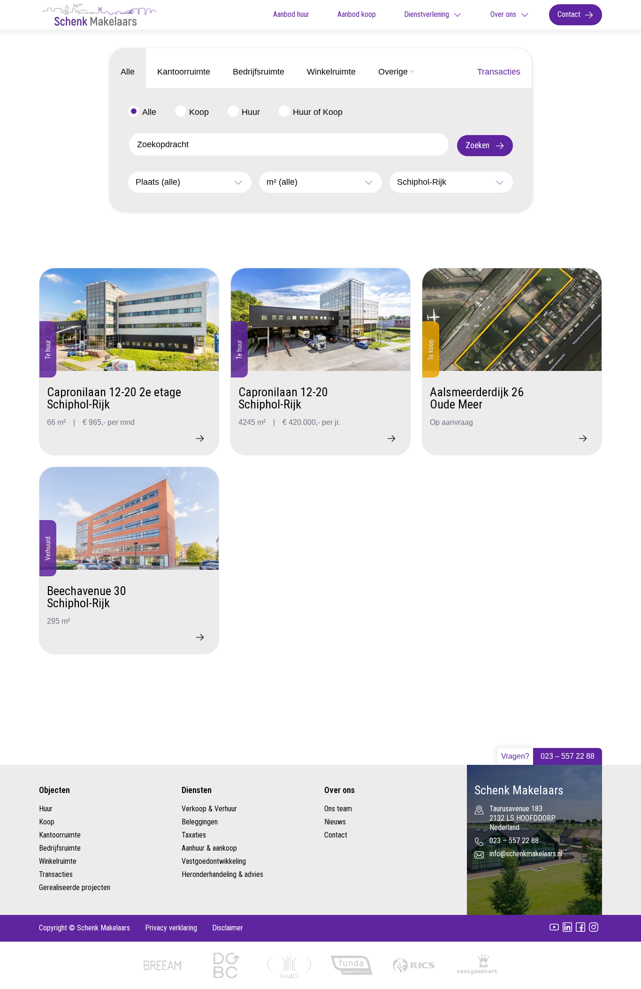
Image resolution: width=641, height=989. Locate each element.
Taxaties (194, 834)
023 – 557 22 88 (568, 756)
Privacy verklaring (171, 927)
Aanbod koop (356, 14)
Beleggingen (200, 821)
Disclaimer (227, 927)
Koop (199, 112)
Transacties (56, 874)
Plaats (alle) (158, 182)
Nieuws (335, 821)
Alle (149, 112)
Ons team (338, 808)
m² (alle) (282, 182)
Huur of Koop (318, 112)
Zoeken (478, 145)
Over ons (503, 14)
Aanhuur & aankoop (209, 848)
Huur (251, 112)
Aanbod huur (291, 14)
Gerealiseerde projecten (74, 887)
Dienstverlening (426, 14)
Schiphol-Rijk (421, 182)
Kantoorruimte (60, 834)
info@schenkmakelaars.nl (525, 853)
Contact (568, 14)
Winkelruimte (57, 861)
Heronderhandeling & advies (222, 874)
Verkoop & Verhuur (209, 808)
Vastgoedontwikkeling (214, 861)
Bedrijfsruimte (60, 848)
